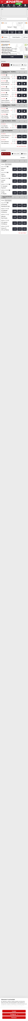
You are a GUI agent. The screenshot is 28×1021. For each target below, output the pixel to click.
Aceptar (14, 1011)
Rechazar (14, 1017)
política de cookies (13, 1006)
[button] (3, 5)
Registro (18, 4)
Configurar (13, 1014)
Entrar (17, 1)
